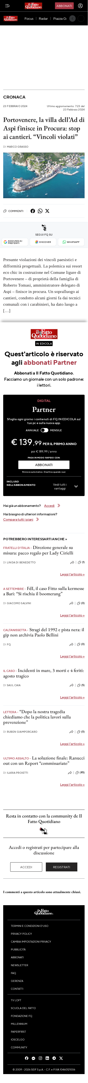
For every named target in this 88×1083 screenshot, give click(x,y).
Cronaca (14, 97)
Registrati (61, 867)
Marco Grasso (15, 146)
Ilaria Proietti (15, 772)
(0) (83, 603)
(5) (83, 685)
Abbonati (64, 6)
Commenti (15, 211)
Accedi (26, 867)
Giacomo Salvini (17, 603)
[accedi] (80, 6)
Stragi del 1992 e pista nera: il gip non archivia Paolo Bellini (43, 632)
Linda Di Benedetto (19, 562)
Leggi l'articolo (72, 574)
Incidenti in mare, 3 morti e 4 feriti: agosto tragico (43, 673)
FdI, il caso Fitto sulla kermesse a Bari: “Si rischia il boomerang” (43, 591)
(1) (83, 562)
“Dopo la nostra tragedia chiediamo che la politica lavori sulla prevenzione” (37, 716)
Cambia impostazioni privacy (31, 941)
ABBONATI (44, 464)
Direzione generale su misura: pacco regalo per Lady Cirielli (38, 550)
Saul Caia (12, 685)
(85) (82, 772)
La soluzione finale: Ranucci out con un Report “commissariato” (44, 760)
